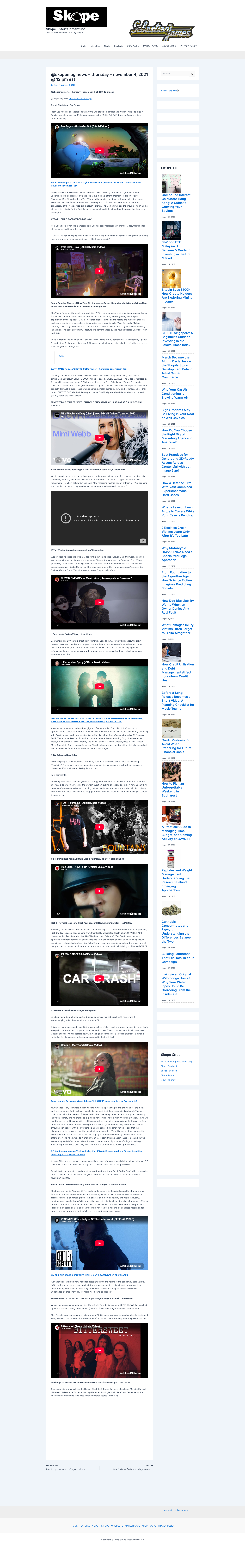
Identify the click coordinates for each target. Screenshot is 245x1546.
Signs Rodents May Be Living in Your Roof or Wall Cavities (178, 413)
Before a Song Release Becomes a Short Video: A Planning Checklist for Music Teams (178, 700)
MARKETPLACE (132, 1526)
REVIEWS (104, 1526)
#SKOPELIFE (117, 1526)
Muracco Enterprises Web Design (177, 1061)
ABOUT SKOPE (149, 1526)
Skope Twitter (168, 1074)
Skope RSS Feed (169, 1070)
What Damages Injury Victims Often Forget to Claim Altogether (178, 628)
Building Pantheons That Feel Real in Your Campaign (178, 957)
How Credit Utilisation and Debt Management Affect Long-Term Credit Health (178, 671)
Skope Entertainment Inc (65, 29)
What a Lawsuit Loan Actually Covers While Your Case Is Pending (178, 510)
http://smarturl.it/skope (80, 98)
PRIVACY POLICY (166, 1526)
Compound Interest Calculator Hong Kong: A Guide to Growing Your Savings (176, 202)
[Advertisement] (180, 1131)
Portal (61, 355)
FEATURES (85, 1526)
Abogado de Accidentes (176, 1510)
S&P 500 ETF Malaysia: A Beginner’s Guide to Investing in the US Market (176, 249)
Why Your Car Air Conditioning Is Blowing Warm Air (175, 393)
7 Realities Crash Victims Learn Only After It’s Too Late (176, 531)
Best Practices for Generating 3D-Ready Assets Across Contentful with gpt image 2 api (178, 462)
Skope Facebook (169, 1065)
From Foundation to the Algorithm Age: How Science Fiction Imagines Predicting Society (177, 579)
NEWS (95, 1526)
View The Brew (168, 1079)
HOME (74, 1526)
